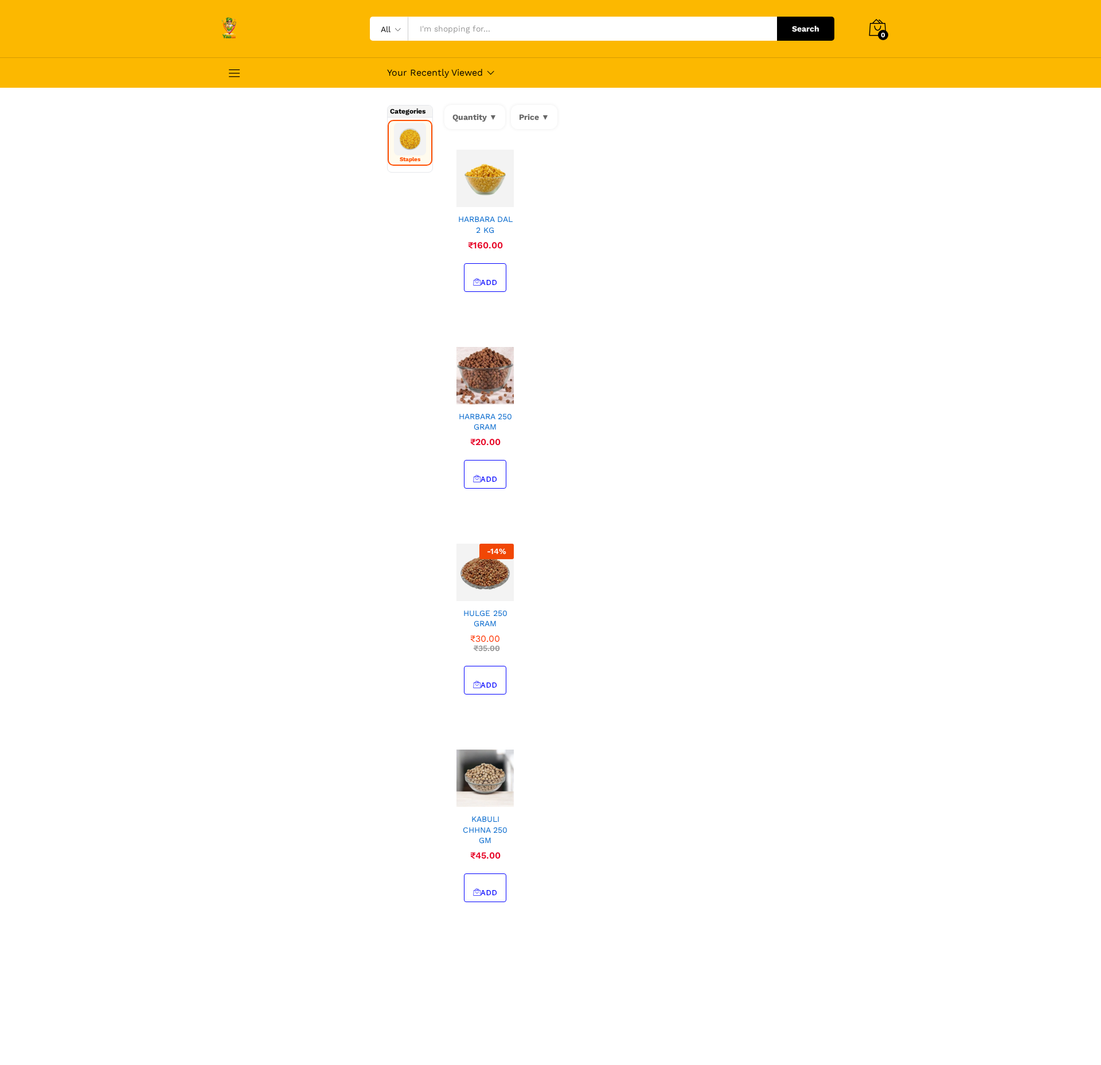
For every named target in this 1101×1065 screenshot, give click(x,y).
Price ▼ (534, 117)
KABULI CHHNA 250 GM (485, 829)
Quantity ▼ (474, 117)
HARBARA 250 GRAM (485, 421)
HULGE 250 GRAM (485, 618)
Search (805, 28)
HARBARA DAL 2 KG (485, 224)
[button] (472, 200)
